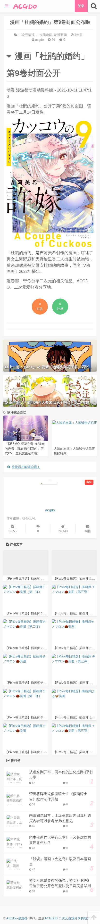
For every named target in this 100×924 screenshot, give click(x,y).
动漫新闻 (60, 35)
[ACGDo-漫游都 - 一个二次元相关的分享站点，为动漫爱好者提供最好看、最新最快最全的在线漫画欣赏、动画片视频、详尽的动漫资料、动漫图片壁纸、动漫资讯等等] (25, 6)
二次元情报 (26, 35)
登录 (81, 6)
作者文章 (16, 544)
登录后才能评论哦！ (26, 467)
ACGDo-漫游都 (16, 918)
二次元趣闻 (44, 35)
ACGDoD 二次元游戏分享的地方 (67, 918)
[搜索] (94, 6)
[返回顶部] (94, 917)
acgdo (39, 40)
